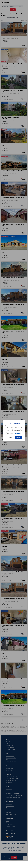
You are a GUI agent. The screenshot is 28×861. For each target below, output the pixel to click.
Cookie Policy (17, 433)
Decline (10, 437)
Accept (18, 437)
